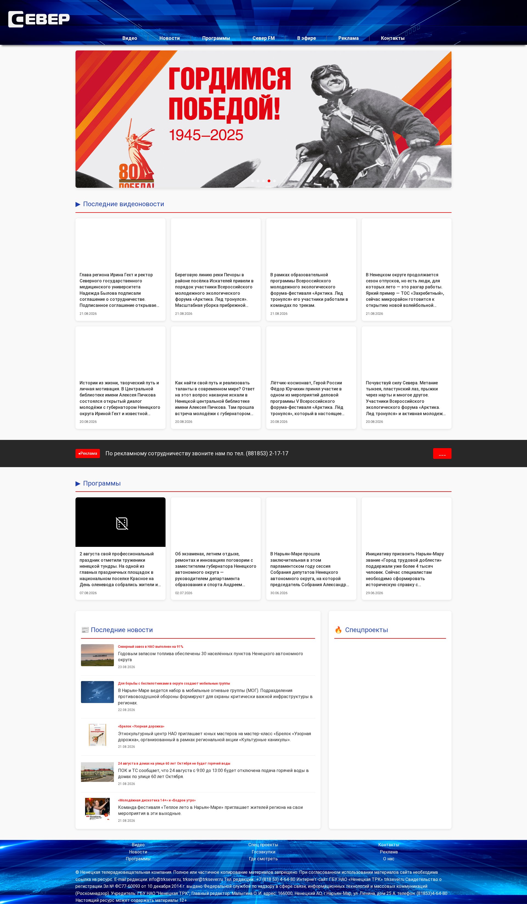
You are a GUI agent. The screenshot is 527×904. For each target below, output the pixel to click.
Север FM (264, 38)
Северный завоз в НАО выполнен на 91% (150, 647)
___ (442, 453)
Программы (216, 38)
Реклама (348, 38)
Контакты (393, 38)
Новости (169, 38)
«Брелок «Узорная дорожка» (141, 726)
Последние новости (122, 630)
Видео (129, 38)
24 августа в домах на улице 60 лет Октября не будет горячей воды (174, 763)
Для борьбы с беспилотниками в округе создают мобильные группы (174, 683)
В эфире (306, 38)
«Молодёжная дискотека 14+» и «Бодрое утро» (157, 800)
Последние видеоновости (123, 204)
